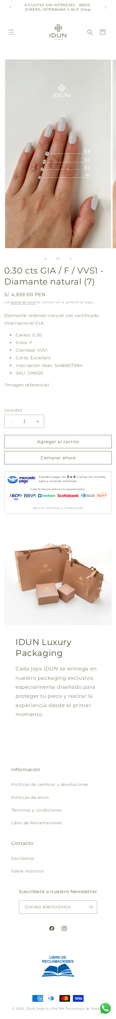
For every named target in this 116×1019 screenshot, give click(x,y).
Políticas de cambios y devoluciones (49, 784)
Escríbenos (22, 858)
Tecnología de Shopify (85, 1009)
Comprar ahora (58, 457)
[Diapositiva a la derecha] (70, 259)
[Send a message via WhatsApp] (105, 1008)
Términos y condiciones (36, 810)
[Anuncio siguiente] (105, 7)
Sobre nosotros (27, 871)
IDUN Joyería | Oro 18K (45, 1009)
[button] (11, 32)
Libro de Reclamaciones (36, 822)
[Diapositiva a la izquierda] (45, 259)
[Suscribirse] (90, 907)
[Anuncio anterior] (10, 7)
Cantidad (13, 410)
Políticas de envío (30, 797)
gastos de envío (23, 302)
